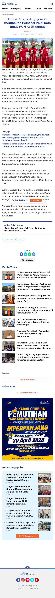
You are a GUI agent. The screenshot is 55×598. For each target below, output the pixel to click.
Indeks (27, 8)
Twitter (33, 583)
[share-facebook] (21, 254)
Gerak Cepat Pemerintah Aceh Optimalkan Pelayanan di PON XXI (25, 229)
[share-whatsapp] (29, 254)
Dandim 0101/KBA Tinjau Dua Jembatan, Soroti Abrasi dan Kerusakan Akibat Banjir (20, 525)
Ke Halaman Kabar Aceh (27, 393)
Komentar (29, 260)
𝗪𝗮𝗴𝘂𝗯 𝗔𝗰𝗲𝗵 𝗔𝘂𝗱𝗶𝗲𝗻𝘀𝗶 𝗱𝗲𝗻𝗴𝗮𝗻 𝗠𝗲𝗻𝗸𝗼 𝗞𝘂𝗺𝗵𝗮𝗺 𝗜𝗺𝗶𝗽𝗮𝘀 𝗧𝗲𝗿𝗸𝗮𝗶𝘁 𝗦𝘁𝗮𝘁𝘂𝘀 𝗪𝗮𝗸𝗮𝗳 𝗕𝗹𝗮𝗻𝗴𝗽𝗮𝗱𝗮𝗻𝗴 (19, 489)
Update (36, 200)
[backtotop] (27, 568)
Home (5, 8)
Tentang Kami (31, 586)
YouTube (38, 583)
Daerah (37, 8)
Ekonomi (48, 8)
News (5, 373)
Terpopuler (16, 8)
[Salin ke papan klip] (33, 254)
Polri (20, 239)
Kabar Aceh (8, 239)
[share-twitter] (25, 254)
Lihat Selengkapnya (27, 536)
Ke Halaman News (27, 380)
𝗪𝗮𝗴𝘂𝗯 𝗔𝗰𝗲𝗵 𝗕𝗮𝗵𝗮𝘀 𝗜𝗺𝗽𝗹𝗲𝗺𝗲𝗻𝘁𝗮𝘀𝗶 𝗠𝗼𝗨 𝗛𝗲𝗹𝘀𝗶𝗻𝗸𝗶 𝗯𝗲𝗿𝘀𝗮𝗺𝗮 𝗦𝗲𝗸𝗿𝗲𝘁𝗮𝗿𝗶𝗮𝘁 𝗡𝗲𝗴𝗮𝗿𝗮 (16, 501)
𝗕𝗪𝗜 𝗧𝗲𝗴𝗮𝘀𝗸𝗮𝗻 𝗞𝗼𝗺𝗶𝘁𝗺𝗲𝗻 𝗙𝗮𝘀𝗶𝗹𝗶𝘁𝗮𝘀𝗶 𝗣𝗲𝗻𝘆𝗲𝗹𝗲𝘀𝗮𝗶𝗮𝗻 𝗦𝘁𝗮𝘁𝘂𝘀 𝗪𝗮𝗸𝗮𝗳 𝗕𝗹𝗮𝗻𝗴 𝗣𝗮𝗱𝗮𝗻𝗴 (20, 477)
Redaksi (21, 586)
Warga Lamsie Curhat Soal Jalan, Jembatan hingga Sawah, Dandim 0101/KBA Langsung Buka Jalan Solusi (20, 513)
